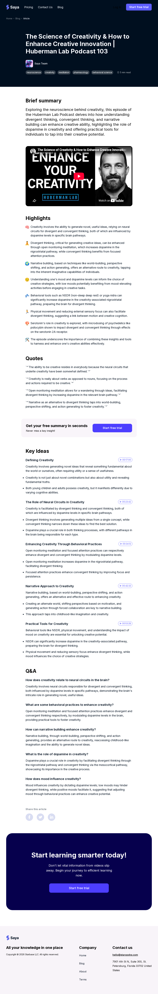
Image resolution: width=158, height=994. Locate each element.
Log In (117, 7)
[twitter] (40, 817)
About (82, 971)
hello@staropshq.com (125, 954)
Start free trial (139, 7)
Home (9, 18)
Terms (83, 979)
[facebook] (29, 817)
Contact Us (45, 7)
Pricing (28, 7)
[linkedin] (51, 817)
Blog (60, 7)
